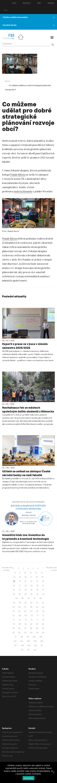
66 (43, 611)
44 (16, 598)
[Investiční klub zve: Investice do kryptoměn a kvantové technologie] (28, 514)
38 (14, 594)
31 (43, 585)
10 (25, 573)
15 (20, 577)
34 (25, 590)
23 (31, 581)
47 (34, 598)
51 (26, 602)
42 (37, 594)
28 (26, 585)
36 (37, 590)
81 (25, 624)
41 (31, 594)
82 (31, 624)
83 (37, 624)
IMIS (39, 3)
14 (14, 577)
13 (41, 573)
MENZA (51, 3)
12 (36, 573)
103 (21, 641)
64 (31, 611)
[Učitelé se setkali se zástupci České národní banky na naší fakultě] (28, 450)
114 (34, 650)
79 (14, 624)
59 (37, 607)
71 (37, 615)
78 (43, 620)
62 (19, 611)
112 (22, 650)
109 (29, 645)
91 (13, 632)
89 (37, 628)
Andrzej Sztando (23, 191)
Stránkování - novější (7, 568)
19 (42, 577)
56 (20, 607)
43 (43, 594)
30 (37, 585)
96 (43, 632)
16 (26, 577)
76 (31, 620)
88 (31, 628)
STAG (14, 3)
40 (25, 594)
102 (15, 641)
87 (25, 628)
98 (22, 637)
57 (25, 607)
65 (37, 611)
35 (31, 590)
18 (37, 577)
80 (20, 624)
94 (31, 632)
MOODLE (27, 3)
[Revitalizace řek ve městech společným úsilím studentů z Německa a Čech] (28, 386)
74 (20, 620)
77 (37, 620)
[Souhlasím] (53, 772)
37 (43, 590)
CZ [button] (5, 10)
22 (25, 581)
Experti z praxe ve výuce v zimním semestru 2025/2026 (25, 345)
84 (43, 624)
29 (31, 585)
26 (14, 585)
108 (22, 645)
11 (30, 573)
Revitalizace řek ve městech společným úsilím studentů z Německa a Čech (28, 411)
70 (32, 615)
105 (35, 641)
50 (20, 602)
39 (20, 594)
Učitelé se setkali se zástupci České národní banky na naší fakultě (26, 473)
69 (26, 615)
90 (43, 628)
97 (16, 637)
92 (19, 632)
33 (20, 590)
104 (28, 641)
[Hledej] (52, 43)
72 (43, 615)
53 (37, 602)
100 (34, 637)
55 (14, 607)
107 (15, 645)
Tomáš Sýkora (17, 174)
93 (25, 632)
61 (13, 611)
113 (28, 650)
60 (43, 607)
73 (14, 620)
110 (35, 645)
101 (41, 637)
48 (40, 598)
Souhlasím (28, 778)
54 (43, 602)
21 (20, 581)
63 (25, 611)
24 (37, 581)
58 (31, 607)
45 (22, 598)
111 (42, 645)
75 (26, 620)
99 (28, 637)
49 (14, 602)
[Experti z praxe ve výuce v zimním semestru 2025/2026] (28, 323)
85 (14, 628)
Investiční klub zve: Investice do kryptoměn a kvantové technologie (25, 536)
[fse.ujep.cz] (8, 39)
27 (20, 585)
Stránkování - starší (51, 568)
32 (14, 590)
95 (37, 632)
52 (31, 602)
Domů (7, 81)
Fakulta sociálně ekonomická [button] (15, 17)
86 (20, 628)
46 (28, 598)
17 (31, 577)
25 (43, 581)
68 (20, 615)
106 (41, 641)
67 (14, 615)
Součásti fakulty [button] (9, 25)
